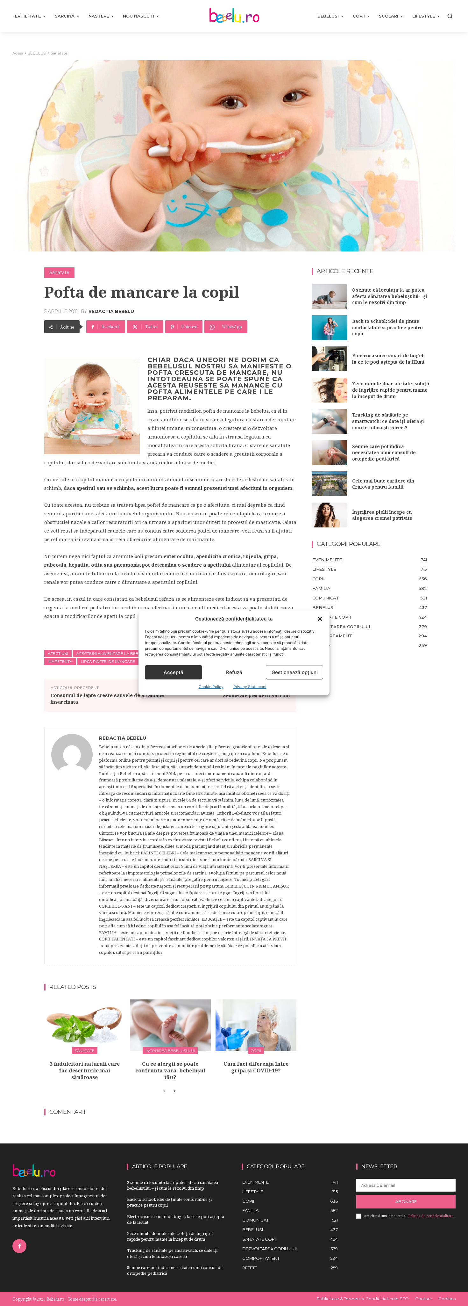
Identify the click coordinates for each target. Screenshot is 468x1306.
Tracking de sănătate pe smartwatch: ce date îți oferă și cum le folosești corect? (388, 421)
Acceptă (173, 672)
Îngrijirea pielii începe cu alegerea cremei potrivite (382, 515)
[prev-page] (164, 1091)
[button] (320, 619)
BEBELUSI (36, 53)
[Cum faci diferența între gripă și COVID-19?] (256, 1025)
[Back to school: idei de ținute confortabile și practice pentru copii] (329, 327)
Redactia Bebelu (111, 311)
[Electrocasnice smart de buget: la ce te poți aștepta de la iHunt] (329, 358)
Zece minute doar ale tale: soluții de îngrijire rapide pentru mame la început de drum (390, 390)
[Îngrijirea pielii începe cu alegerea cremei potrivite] (329, 515)
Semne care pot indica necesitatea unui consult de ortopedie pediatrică (384, 452)
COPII (256, 1050)
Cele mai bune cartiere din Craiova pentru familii (383, 484)
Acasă (17, 53)
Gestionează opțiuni (295, 672)
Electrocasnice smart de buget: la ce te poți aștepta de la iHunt (388, 358)
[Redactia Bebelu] (72, 845)
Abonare (406, 1201)
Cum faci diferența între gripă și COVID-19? (255, 1067)
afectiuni (58, 653)
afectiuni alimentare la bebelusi (112, 653)
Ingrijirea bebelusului (170, 1050)
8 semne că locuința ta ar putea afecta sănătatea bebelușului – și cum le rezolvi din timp (389, 296)
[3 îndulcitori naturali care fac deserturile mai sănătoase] (84, 1025)
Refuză (234, 672)
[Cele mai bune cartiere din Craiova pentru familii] (329, 483)
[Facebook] (19, 1246)
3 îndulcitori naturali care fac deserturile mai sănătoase (85, 1070)
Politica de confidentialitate (430, 1216)
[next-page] (174, 1091)
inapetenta (60, 661)
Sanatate (59, 53)
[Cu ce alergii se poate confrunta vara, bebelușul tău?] (170, 1025)
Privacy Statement (249, 686)
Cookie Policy (211, 686)
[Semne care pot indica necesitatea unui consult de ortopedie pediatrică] (329, 452)
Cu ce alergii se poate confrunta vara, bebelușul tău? (170, 1070)
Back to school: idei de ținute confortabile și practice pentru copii (387, 327)
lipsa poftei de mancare (108, 661)
